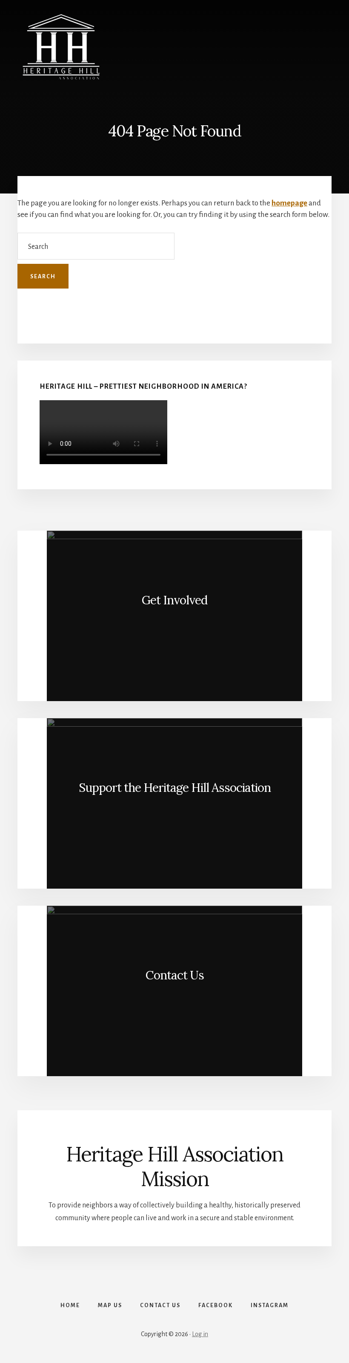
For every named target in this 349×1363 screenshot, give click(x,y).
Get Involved (174, 600)
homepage (289, 203)
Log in (200, 1334)
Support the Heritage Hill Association (175, 787)
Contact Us (175, 975)
